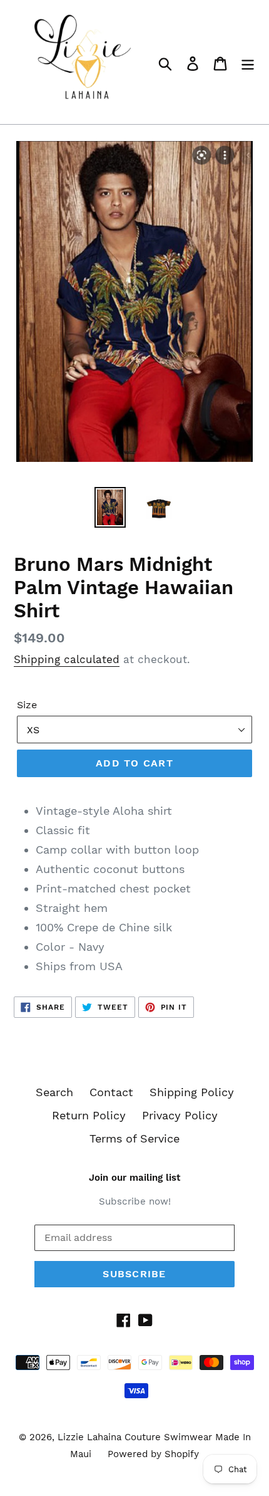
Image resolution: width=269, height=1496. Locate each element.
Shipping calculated (66, 659)
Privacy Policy (180, 1115)
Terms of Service (134, 1138)
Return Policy (89, 1115)
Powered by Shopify (153, 1454)
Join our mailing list (134, 1177)
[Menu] (247, 62)
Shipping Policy (192, 1092)
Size (27, 705)
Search (54, 1092)
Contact (111, 1092)
